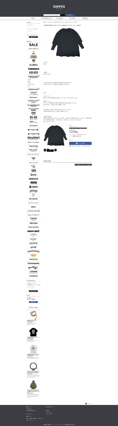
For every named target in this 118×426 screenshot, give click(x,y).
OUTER (29, 79)
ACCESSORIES (31, 84)
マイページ (53, 424)
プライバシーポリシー (60, 424)
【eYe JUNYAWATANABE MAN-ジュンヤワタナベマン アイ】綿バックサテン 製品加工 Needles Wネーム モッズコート (33, 391)
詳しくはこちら (30, 413)
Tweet (70, 125)
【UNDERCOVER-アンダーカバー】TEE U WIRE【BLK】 (33, 338)
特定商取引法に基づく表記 (69, 424)
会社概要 (45, 424)
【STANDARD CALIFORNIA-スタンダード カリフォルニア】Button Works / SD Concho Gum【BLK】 (33, 372)
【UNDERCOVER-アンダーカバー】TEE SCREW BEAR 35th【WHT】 (33, 355)
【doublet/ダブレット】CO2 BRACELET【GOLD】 (32, 320)
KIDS (29, 86)
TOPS (29, 81)
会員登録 (48, 424)
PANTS (29, 82)
